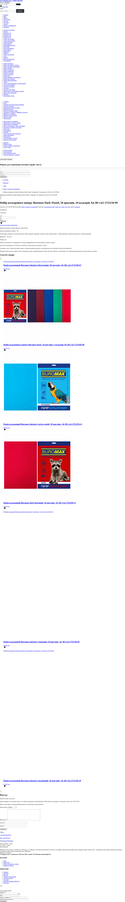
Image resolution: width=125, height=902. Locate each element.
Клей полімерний (8, 48)
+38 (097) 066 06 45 (5, 835)
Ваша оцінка (4, 807)
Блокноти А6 (7, 36)
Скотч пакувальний (9, 85)
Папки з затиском (8, 69)
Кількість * (3, 892)
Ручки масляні (7, 151)
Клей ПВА (6, 47)
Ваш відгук (4, 820)
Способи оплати (8, 878)
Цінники (6, 94)
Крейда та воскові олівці (10, 111)
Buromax (77, 207)
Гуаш (4, 103)
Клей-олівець (7, 50)
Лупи (5, 56)
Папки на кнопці (8, 74)
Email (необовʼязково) (6, 899)
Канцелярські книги (9, 45)
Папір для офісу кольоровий (11, 66)
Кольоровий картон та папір (11, 107)
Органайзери (7, 60)
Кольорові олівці (8, 109)
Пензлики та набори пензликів (12, 127)
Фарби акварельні (8, 135)
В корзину (3, 221)
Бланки (5, 31)
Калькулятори (7, 44)
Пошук (18, 4)
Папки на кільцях (8, 73)
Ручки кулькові (7, 150)
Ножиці (5, 57)
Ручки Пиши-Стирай (9, 153)
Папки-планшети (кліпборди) (12, 77)
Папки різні (6, 76)
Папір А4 (58, 207)
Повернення (13, 225)
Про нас (5, 21)
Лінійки (5, 53)
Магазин (5, 183)
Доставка (6, 22)
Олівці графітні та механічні (11, 145)
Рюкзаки (5, 132)
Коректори (6, 51)
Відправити (3, 901)
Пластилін (6, 129)
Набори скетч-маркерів (10, 115)
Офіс (4, 16)
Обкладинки (7, 118)
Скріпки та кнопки (8, 86)
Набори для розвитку (9, 114)
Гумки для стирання (9, 40)
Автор (2, 823)
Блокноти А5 (7, 34)
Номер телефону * (5, 897)
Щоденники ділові (8, 96)
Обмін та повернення (9, 25)
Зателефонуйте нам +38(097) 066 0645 (11, 0)
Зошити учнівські (8, 106)
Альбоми (6, 101)
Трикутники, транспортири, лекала (13, 91)
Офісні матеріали (8, 63)
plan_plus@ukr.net (5, 838)
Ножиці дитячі (7, 117)
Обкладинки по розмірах (10, 124)
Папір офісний (7, 68)
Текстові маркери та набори (11, 155)
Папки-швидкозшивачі (10, 80)
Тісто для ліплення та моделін (12, 133)
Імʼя (1, 895)
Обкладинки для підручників (11, 123)
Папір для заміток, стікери (11, 65)
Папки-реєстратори (9, 79)
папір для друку (65, 207)
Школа (5, 18)
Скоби (5, 82)
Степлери (6, 88)
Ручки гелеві (7, 147)
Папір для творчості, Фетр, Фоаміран (14, 126)
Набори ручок (7, 144)
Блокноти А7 (7, 37)
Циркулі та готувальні (9, 140)
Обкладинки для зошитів (10, 121)
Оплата (5, 24)
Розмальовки (7, 130)
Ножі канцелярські (8, 59)
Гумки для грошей (8, 39)
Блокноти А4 (7, 33)
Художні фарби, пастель (10, 138)
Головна (5, 15)
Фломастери (6, 136)
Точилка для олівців (9, 89)
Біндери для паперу (9, 30)
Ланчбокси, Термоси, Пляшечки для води (15, 112)
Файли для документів (9, 92)
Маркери (6, 142)
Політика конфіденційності (11, 881)
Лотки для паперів (8, 54)
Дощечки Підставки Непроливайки (13, 104)
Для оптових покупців (6, 159)
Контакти (6, 27)
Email (2, 826)
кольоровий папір (49, 207)
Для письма (6, 19)
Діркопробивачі (7, 42)
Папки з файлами (8, 71)
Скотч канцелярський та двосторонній (14, 83)
